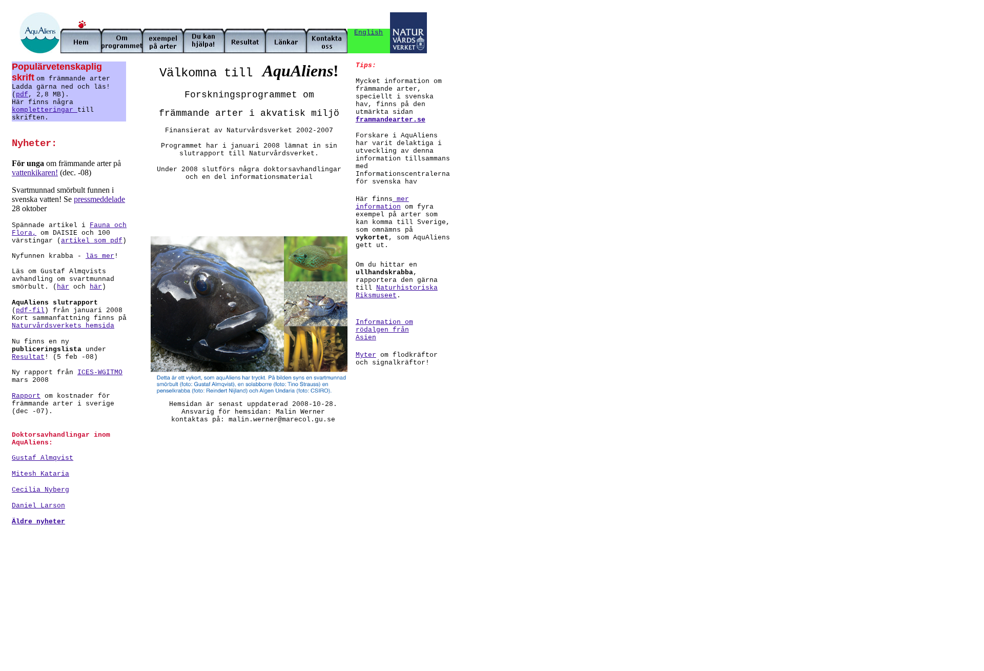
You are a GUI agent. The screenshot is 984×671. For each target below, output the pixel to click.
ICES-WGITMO (99, 372)
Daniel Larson (38, 506)
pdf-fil (30, 310)
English (368, 32)
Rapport (26, 396)
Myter (366, 355)
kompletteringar (44, 110)
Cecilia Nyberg (40, 490)
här (63, 287)
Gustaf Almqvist (42, 458)
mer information (382, 203)
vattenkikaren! (35, 172)
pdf (22, 94)
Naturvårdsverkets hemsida (63, 326)
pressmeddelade (99, 199)
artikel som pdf (91, 241)
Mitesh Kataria (40, 474)
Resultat (28, 357)
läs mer (100, 256)
